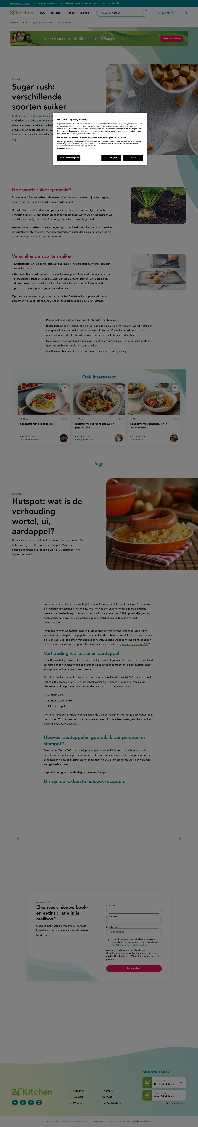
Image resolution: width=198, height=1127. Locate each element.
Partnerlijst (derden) (64, 149)
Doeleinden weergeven (69, 158)
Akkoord (133, 158)
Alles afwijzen (111, 158)
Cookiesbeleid (89, 134)
